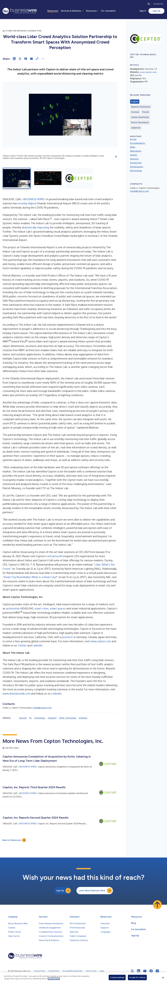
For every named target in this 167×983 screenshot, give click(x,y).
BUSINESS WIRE (34, 199)
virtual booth (54, 556)
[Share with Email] (31, 59)
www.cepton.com (100, 641)
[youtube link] (144, 971)
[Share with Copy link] (37, 59)
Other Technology (67, 718)
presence (67, 637)
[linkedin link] (138, 971)
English (134, 101)
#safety (133, 155)
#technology (136, 170)
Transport (52, 718)
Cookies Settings (117, 977)
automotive (13, 608)
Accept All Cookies (137, 977)
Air (30, 718)
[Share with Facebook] (26, 59)
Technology (39, 718)
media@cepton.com (42, 707)
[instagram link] (157, 971)
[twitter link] (132, 971)
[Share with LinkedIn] (14, 59)
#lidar (132, 147)
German (135, 112)
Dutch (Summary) (140, 122)
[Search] (149, 4)
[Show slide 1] (17, 178)
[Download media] (116, 156)
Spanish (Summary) (140, 107)
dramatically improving (35, 227)
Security (23, 718)
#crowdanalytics (137, 143)
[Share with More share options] (43, 59)
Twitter (22, 645)
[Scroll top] (157, 904)
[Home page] (20, 11)
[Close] (163, 977)
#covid (133, 139)
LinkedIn (37, 645)
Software (83, 718)
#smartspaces (136, 166)
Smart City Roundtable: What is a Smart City (30, 577)
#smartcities (136, 162)
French (145, 112)
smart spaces (58, 608)
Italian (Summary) (140, 117)
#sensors (134, 159)
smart (38, 608)
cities (45, 608)
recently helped (27, 203)
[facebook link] (151, 971)
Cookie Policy (53, 979)
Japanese (136, 128)
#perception (135, 151)
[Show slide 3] (79, 178)
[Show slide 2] (48, 178)
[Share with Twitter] (20, 59)
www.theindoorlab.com (16, 693)
